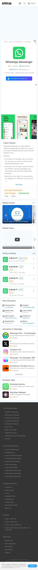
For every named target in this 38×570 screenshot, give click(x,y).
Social (13, 196)
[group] (8, 126)
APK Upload (9, 546)
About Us (8, 508)
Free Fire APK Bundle (12, 449)
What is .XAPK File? (11, 522)
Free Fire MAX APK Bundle (13, 455)
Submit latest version (11, 318)
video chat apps (10, 193)
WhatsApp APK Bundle (12, 415)
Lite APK (7, 439)
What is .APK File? (11, 519)
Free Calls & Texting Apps (13, 190)
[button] (34, 127)
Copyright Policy (10, 496)
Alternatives (9, 549)
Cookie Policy (9, 499)
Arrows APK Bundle (11, 467)
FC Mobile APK (9, 452)
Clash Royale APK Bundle (13, 470)
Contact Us (8, 487)
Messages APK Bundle (12, 418)
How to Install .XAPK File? (13, 525)
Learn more (17, 567)
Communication (24, 193)
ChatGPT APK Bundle (11, 412)
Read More (19, 374)
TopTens (7, 552)
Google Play (25, 318)
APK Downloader (10, 543)
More (33, 203)
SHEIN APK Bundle (11, 433)
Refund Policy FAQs (11, 505)
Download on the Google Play (19, 78)
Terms (7, 493)
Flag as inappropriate (28, 323)
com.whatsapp (9, 307)
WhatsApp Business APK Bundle (15, 436)
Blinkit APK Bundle (11, 430)
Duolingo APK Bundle (11, 424)
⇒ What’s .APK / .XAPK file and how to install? (19, 73)
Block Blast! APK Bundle (12, 461)
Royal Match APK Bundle (13, 476)
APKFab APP (9, 540)
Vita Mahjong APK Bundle (13, 458)
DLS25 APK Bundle (11, 464)
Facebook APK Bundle (12, 421)
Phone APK (8, 427)
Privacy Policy (9, 502)
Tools (6, 196)
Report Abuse (9, 490)
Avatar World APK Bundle (13, 473)
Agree (32, 566)
